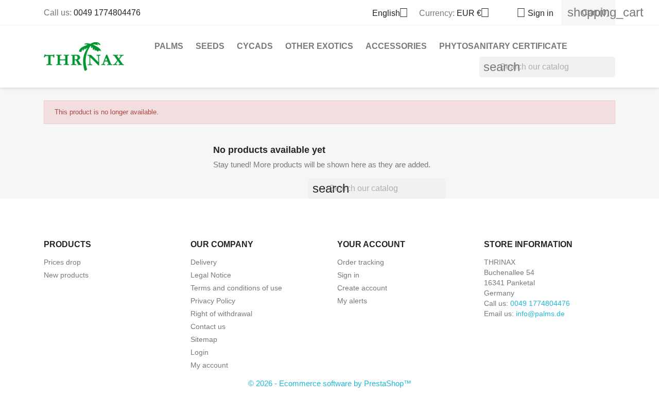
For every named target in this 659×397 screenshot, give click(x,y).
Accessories (396, 46)
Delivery (203, 262)
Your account (371, 244)
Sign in (348, 275)
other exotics (319, 46)
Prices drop (62, 262)
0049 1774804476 (107, 12)
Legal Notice (210, 275)
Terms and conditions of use (236, 288)
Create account (362, 288)
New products (66, 275)
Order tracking (360, 262)
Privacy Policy (212, 301)
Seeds (210, 46)
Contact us (208, 326)
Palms (168, 46)
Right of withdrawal (221, 313)
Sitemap (203, 339)
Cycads (255, 46)
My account (209, 365)
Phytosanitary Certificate (503, 46)
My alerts (352, 301)
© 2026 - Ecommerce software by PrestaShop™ (329, 383)
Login (199, 352)
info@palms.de (540, 313)
